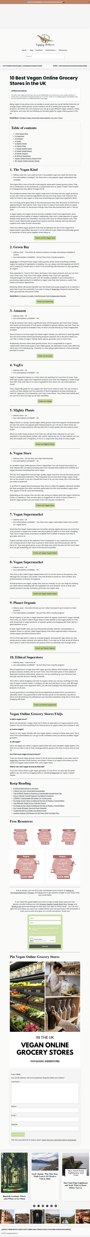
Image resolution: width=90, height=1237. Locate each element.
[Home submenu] (27, 50)
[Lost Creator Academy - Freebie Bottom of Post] (45, 837)
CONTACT (4, 1229)
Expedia (50, 904)
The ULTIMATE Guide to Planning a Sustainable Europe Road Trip (37, 793)
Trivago (70, 904)
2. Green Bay (19, 136)
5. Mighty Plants (21, 144)
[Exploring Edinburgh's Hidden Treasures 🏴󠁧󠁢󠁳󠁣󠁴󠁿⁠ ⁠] (37, 1216)
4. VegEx (18, 141)
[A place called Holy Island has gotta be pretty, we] (68, 1216)
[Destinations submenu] (56, 50)
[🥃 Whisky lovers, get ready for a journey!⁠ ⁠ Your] (83, 1216)
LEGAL (35, 1229)
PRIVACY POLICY (42, 1229)
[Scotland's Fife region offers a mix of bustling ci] (22, 1216)
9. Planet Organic (21, 154)
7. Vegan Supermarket (23, 149)
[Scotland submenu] (43, 50)
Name (14, 1106)
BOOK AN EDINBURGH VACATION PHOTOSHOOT (45, 2)
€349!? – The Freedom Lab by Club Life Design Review (70, 66)
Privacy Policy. (38, 933)
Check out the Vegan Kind (45, 238)
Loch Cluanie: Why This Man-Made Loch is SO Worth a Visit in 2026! (45, 1176)
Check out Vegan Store (45, 505)
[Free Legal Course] (63, 867)
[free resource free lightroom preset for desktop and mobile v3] (21, 837)
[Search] (60, 56)
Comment (15, 1082)
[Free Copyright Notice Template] (27, 867)
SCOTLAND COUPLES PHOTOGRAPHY (59, 1229)
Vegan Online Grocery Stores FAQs (28, 158)
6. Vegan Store (20, 146)
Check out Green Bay (45, 302)
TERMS (30, 1229)
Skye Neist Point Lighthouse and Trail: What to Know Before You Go (76, 1185)
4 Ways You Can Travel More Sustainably (29, 791)
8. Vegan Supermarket (23, 151)
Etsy (65, 904)
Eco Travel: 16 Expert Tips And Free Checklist (30, 808)
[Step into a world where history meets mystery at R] (7, 1216)
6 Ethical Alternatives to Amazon (25, 789)
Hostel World (58, 904)
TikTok (40, 893)
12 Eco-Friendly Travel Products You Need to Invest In (33, 796)
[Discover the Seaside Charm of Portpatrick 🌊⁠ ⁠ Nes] (52, 1216)
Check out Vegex (45, 401)
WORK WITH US (13, 1229)
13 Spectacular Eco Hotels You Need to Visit (29, 811)
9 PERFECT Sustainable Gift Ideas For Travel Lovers (32, 798)
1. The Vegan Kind (21, 134)
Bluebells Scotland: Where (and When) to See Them (14, 1197)
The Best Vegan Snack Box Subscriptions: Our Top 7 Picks (40, 118)
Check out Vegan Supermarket (45, 553)
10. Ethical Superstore (23, 156)
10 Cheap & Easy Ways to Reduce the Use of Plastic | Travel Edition (38, 801)
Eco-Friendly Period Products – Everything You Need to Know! (22, 66)
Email (14, 1115)
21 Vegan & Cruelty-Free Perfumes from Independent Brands (42, 296)
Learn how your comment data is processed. (59, 1140)
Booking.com (16, 906)
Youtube (30, 893)
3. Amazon (19, 139)
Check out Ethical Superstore (45, 705)
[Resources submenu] (67, 50)
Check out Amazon (45, 356)
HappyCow (55, 773)
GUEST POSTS (23, 1229)
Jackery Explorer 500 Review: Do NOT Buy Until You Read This (36, 813)
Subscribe (45, 946)
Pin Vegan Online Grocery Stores (27, 161)
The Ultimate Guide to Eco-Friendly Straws (29, 803)
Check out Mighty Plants (45, 444)
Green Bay (14, 262)
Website (14, 1124)
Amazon (43, 904)
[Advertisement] (45, 16)
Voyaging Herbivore (12, 1233)
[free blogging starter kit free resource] (69, 837)
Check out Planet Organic (45, 648)
